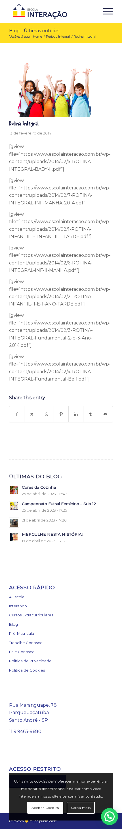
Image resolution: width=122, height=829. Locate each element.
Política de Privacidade (30, 661)
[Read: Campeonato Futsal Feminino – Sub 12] (14, 506)
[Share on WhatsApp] (46, 414)
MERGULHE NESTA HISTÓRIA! (52, 534)
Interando (18, 606)
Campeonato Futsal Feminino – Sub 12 (59, 503)
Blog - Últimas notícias (34, 30)
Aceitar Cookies (45, 808)
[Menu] (105, 11)
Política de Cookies (27, 670)
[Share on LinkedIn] (76, 414)
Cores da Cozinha (39, 487)
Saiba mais (81, 808)
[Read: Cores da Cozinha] (14, 490)
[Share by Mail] (105, 414)
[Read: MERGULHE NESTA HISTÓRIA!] (14, 537)
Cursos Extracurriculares (31, 615)
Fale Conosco (22, 651)
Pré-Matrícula (21, 633)
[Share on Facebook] (16, 414)
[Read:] (14, 523)
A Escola (16, 597)
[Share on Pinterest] (61, 414)
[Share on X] (31, 414)
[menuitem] (105, 11)
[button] (109, 816)
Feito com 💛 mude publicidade (33, 821)
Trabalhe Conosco (26, 642)
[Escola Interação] (50, 11)
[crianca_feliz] (54, 87)
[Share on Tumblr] (90, 414)
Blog (13, 624)
